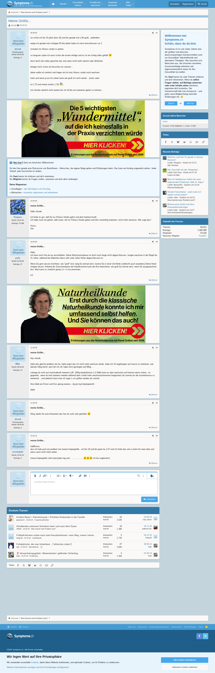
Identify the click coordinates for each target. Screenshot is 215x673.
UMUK (18, 529)
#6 (157, 436)
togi (17, 547)
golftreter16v (147, 529)
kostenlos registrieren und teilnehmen (41, 192)
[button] (63, 4)
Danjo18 (19, 538)
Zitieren (154, 95)
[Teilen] (153, 32)
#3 (157, 242)
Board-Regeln (190, 627)
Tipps (200, 627)
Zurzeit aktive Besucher (174, 116)
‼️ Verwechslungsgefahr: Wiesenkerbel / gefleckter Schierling (47, 553)
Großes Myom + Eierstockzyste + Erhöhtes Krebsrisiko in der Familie (50, 517)
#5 (157, 403)
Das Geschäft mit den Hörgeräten (182, 170)
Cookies (13, 627)
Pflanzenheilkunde (175, 187)
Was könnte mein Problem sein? (43, 529)
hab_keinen (147, 520)
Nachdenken (34, 547)
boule (165, 121)
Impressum (142, 627)
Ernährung (34, 556)
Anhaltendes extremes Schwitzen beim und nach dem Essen (46, 526)
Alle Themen (172, 165)
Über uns (132, 627)
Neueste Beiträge (171, 152)
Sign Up (190, 103)
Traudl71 (203, 236)
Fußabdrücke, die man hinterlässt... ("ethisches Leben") (44, 544)
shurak (14, 25)
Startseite (53, 4)
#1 (157, 33)
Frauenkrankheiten (41, 520)
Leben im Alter (173, 175)
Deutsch (24, 627)
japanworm (20, 520)
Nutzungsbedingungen (159, 627)
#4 (157, 348)
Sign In (171, 103)
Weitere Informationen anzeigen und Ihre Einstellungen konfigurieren (38, 667)
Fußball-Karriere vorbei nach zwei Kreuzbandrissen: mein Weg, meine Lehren (55, 535)
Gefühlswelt (36, 538)
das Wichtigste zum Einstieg (37, 189)
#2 (157, 201)
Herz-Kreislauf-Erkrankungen (179, 213)
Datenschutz (176, 627)
